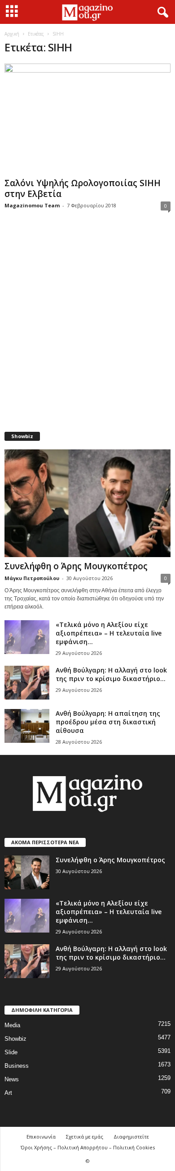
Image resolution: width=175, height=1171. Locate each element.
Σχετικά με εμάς (84, 1136)
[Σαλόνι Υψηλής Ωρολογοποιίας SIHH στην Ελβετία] (87, 119)
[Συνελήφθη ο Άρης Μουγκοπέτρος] (87, 503)
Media (12, 1025)
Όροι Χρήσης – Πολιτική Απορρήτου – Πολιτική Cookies (88, 1147)
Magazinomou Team (32, 205)
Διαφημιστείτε (131, 1136)
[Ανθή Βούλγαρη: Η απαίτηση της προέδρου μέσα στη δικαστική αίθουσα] (26, 726)
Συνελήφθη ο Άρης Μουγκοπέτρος (76, 566)
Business (16, 1065)
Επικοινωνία (41, 1136)
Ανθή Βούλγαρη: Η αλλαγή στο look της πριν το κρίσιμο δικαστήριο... (111, 674)
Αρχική (11, 34)
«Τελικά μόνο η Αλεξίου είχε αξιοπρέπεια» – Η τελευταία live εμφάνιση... (109, 633)
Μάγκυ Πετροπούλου (31, 578)
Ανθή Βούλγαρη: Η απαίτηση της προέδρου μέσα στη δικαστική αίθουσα (108, 722)
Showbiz (15, 1038)
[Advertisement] (87, 327)
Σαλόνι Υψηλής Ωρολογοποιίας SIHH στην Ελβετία (82, 188)
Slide (11, 1052)
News (11, 1079)
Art (8, 1092)
